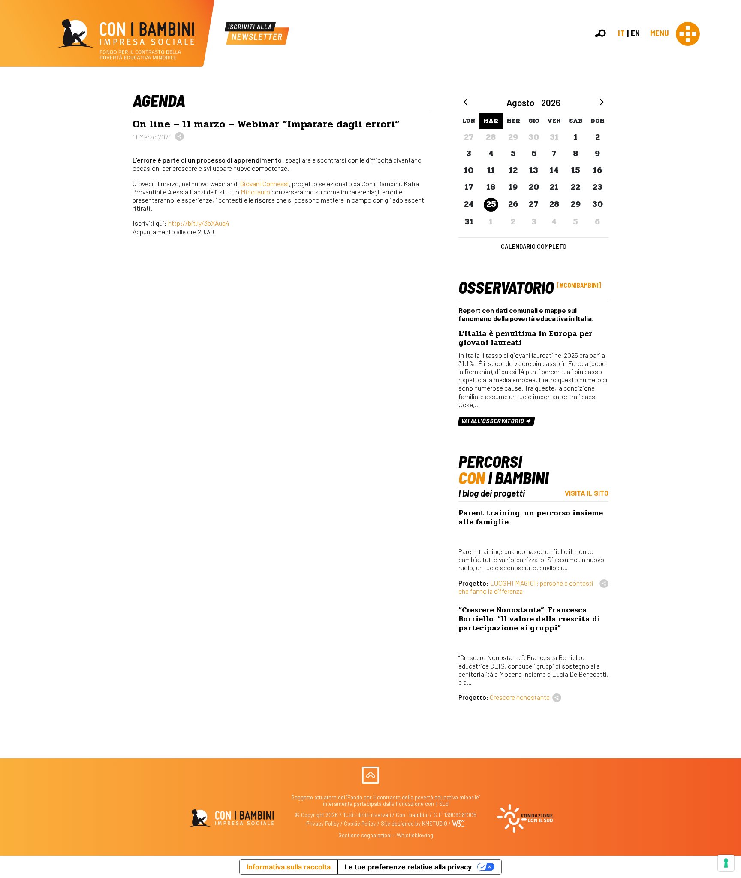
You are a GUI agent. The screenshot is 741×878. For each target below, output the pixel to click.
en (635, 33)
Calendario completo (533, 246)
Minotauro (255, 192)
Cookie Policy (360, 823)
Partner (730, 147)
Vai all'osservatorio (493, 420)
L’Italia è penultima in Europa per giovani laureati (525, 338)
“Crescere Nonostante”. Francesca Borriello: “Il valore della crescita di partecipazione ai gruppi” (529, 619)
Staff (727, 156)
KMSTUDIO (434, 823)
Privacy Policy (322, 823)
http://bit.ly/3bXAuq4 (198, 223)
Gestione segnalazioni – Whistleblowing (385, 835)
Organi (729, 128)
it (621, 33)
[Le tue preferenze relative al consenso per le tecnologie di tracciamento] (726, 863)
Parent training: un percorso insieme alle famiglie (530, 517)
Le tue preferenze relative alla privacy (408, 867)
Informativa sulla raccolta (289, 867)
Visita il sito (586, 493)
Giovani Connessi (264, 183)
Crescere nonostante (520, 697)
